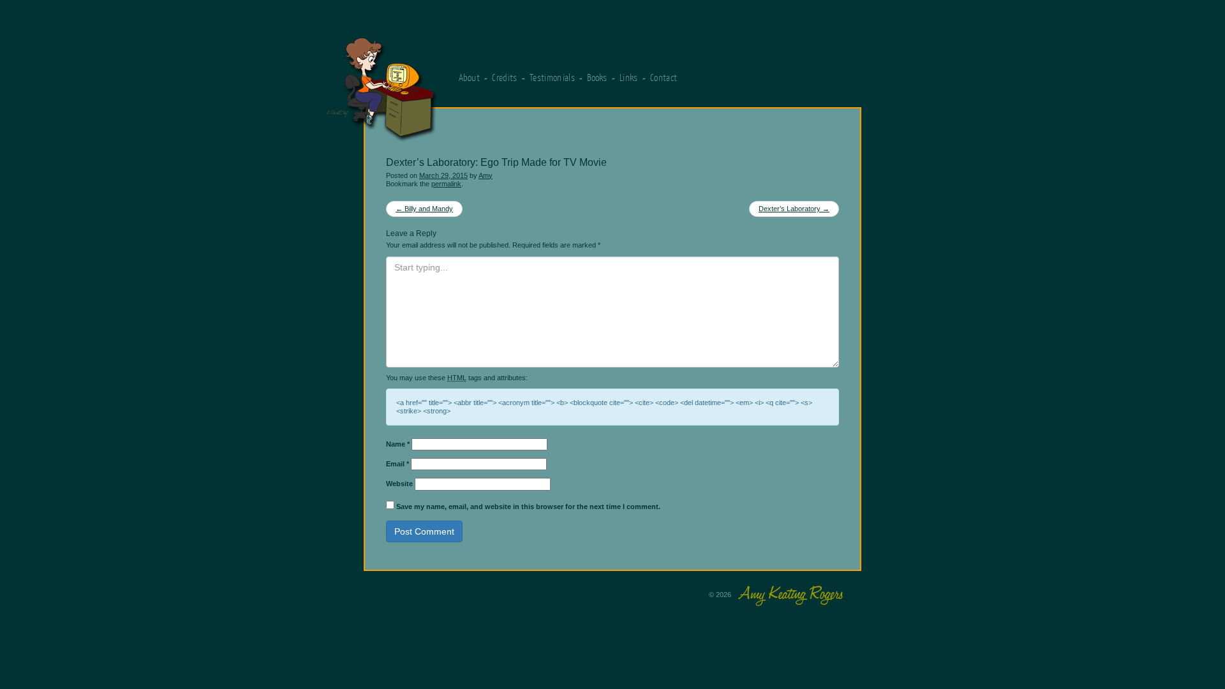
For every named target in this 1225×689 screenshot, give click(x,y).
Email (397, 464)
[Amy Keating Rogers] (446, 81)
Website (399, 483)
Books (597, 77)
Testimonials (552, 77)
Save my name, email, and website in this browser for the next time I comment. (528, 506)
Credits (504, 77)
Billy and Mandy (424, 208)
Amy (486, 175)
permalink (446, 184)
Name (398, 444)
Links (629, 77)
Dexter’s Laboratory (794, 208)
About (469, 77)
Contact (663, 77)
